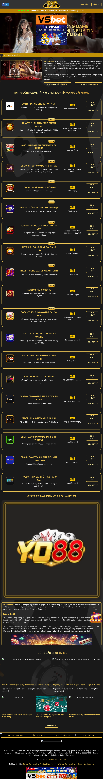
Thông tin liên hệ (88, 735)
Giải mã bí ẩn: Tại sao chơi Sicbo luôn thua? (84, 716)
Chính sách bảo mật (15, 735)
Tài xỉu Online (49, 61)
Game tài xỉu (59, 764)
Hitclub (63, 760)
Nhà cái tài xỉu (51, 11)
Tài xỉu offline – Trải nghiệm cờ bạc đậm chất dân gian (50, 716)
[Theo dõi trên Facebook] (3, 4)
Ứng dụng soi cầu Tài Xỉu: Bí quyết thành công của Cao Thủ (76, 685)
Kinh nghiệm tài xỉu (77, 11)
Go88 (57, 760)
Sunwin (51, 760)
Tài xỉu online (23, 11)
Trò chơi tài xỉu (37, 11)
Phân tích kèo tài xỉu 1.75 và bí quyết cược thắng (17, 716)
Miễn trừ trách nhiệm (64, 735)
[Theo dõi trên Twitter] (7, 4)
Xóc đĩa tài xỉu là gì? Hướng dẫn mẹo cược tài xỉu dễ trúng (25, 685)
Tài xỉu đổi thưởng (47, 764)
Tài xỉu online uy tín (72, 764)
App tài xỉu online (87, 764)
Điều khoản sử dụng (39, 735)
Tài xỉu (25, 764)
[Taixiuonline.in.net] (51, 4)
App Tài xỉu (63, 11)
